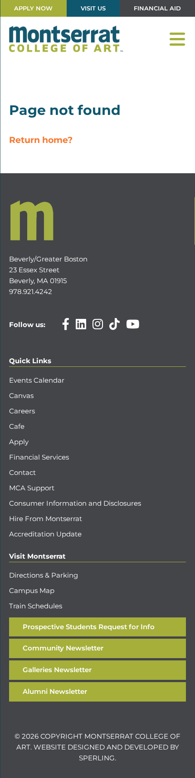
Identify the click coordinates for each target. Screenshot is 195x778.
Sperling (97, 758)
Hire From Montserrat (45, 518)
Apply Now (33, 8)
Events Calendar (36, 380)
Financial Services (39, 457)
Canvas (21, 395)
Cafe (16, 426)
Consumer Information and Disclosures (75, 503)
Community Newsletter (63, 648)
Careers (22, 411)
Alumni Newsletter (55, 691)
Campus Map (31, 590)
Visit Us (93, 8)
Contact (22, 472)
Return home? (41, 140)
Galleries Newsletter (57, 669)
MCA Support (31, 488)
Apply (19, 441)
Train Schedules (35, 606)
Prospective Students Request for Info (89, 626)
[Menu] (177, 39)
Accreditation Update (45, 534)
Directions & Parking (43, 575)
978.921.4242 (30, 291)
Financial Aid (157, 8)
